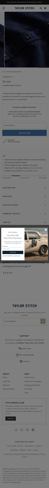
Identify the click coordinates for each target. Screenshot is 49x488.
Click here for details (16, 255)
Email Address (5, 246)
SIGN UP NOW (13, 252)
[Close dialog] (46, 230)
